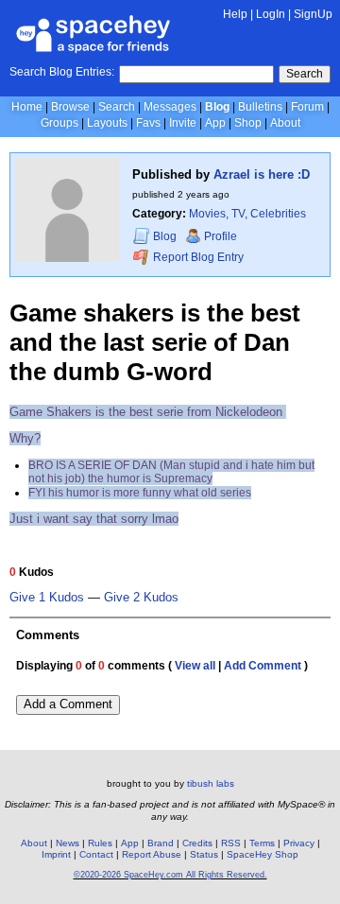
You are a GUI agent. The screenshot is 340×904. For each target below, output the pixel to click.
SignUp (313, 14)
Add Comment (262, 665)
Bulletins (260, 106)
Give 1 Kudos (46, 597)
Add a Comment (68, 704)
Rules (100, 843)
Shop (248, 123)
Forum (307, 106)
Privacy (298, 843)
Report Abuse (151, 854)
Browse (70, 106)
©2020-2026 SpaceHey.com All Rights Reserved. (170, 874)
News (67, 843)
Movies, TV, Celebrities (247, 213)
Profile (220, 236)
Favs (148, 123)
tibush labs (210, 783)
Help (235, 14)
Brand (160, 843)
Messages (170, 106)
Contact (96, 854)
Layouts (107, 123)
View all (195, 665)
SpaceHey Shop (262, 854)
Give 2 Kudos (141, 597)
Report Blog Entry (197, 257)
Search (304, 73)
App (215, 123)
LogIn (270, 14)
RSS (231, 843)
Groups (59, 123)
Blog (217, 106)
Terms (262, 843)
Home (26, 106)
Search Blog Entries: (61, 71)
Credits (197, 843)
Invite (182, 123)
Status (204, 854)
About (285, 123)
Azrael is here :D (261, 174)
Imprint (56, 854)
